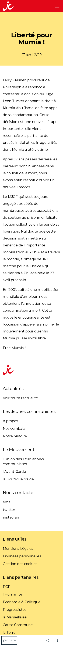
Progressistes (14, 610)
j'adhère (9, 640)
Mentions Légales (18, 548)
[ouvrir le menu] (57, 6)
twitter (9, 510)
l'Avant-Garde (14, 471)
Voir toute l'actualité (20, 398)
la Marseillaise (15, 617)
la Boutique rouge (18, 479)
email (7, 502)
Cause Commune (18, 625)
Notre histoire (15, 436)
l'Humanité (12, 594)
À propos (10, 421)
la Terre (9, 632)
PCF (6, 587)
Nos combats (14, 428)
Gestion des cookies (20, 564)
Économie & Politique (21, 602)
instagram (11, 517)
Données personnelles (22, 556)
